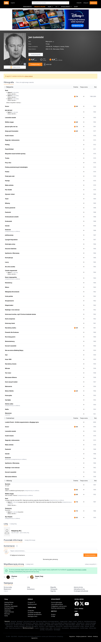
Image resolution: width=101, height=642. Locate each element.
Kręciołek (41, 623)
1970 (94, 153)
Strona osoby (8, 587)
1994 (94, 106)
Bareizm (7, 484)
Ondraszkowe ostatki (12, 217)
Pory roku (8, 163)
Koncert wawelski (10, 346)
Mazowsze (8, 413)
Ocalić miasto (9, 135)
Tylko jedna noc (80, 623)
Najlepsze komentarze (18, 555)
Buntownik (20, 621)
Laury (7, 262)
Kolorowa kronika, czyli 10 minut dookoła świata (20, 314)
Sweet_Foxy (26, 532)
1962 (94, 292)
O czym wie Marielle (10, 623)
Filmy (49, 7)
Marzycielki (19, 623)
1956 (94, 386)
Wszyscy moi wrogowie (69, 623)
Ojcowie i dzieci (10, 194)
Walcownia (8, 386)
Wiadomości (27, 7)
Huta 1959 (8, 359)
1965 (94, 262)
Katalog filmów (8, 602)
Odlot (6, 628)
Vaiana (82, 624)
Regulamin (72, 636)
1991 (94, 126)
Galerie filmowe (9, 612)
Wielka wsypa (9, 122)
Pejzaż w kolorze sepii (40, 624)
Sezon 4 (10, 92)
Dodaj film (79, 2)
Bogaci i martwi (73, 621)
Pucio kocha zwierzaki (29, 621)
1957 (94, 382)
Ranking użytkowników (58, 608)
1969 (94, 194)
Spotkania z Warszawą (12, 253)
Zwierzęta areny (10, 244)
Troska (7, 158)
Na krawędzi (57, 629)
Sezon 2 (10, 99)
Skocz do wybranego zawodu (25, 82)
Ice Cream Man (30, 624)
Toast (6, 199)
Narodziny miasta (10, 364)
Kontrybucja (9, 258)
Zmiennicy (8, 508)
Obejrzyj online (39, 7)
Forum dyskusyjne (56, 602)
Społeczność (65, 7)
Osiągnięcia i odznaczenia (59, 606)
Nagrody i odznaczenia (12, 140)
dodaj (30, 540)
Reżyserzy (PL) (16, 531)
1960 (94, 332)
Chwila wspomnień (11, 270)
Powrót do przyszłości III (15, 628)
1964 (94, 278)
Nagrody (53, 591)
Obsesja (87, 626)
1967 (94, 235)
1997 (94, 485)
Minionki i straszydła (19, 626)
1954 (94, 404)
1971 (94, 149)
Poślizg (7, 144)
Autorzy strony (78, 587)
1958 (94, 368)
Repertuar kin (8, 604)
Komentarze (30, 589)
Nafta (7, 409)
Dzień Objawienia (50, 626)
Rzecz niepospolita (11, 277)
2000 (94, 422)
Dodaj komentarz (90, 555)
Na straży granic (10, 337)
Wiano (7, 287)
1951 (94, 414)
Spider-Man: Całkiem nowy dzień (56, 624)
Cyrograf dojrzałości (11, 239)
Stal (6, 355)
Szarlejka (8, 400)
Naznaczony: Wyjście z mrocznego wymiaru (47, 621)
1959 (94, 350)
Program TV (31, 602)
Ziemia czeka (9, 404)
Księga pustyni (64, 621)
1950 (94, 517)
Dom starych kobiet (11, 382)
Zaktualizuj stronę (79, 589)
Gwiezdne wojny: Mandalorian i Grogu (74, 626)
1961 (94, 323)
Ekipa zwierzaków (70, 624)
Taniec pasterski (10, 208)
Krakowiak (8, 221)
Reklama (90, 636)
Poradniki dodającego (34, 612)
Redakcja (95, 636)
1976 (94, 135)
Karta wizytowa (10, 319)
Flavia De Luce (9, 624)
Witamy (7, 203)
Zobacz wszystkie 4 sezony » (13, 102)
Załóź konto (93, 3)
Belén (51, 628)
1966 (94, 244)
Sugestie (13, 2)
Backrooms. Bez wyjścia (32, 626)
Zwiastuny (7, 610)
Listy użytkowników (57, 604)
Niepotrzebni (9, 305)
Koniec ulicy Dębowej (56, 623)
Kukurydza (8, 395)
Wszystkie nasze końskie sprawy (15, 153)
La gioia (37, 628)
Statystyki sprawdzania (35, 614)
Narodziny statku (10, 328)
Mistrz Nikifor (9, 391)
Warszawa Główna (11, 377)
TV (56, 7)
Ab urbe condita (10, 267)
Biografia (53, 587)
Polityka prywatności (81, 636)
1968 (94, 208)
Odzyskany (47, 623)
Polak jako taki (10, 176)
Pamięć (7, 181)
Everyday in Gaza (44, 628)
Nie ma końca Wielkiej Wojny (14, 350)
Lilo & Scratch (57, 628)
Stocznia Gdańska (10, 248)
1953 (94, 409)
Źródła (53, 616)
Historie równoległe (91, 623)
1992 (94, 122)
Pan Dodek (8, 190)
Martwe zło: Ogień (90, 624)
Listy (6, 523)
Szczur (7, 106)
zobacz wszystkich (90, 564)
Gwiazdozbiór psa (74, 628)
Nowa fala (35, 623)
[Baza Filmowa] (6, 2)
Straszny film (59, 626)
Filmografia (9, 82)
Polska (7, 172)
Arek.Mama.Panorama (90, 621)
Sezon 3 (10, 95)
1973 (94, 140)
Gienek (7, 226)
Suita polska (9, 296)
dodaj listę (13, 524)
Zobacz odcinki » (12, 94)
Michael (92, 626)
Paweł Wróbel (9, 149)
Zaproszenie (9, 626)
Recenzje (7, 614)
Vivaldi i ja (80, 621)
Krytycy (53, 614)
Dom (6, 90)
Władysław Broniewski (12, 292)
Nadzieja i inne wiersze (12, 310)
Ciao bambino (65, 628)
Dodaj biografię (35, 54)
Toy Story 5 (42, 626)
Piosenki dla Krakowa (12, 332)
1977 (94, 131)
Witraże (7, 368)
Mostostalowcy (10, 341)
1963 (94, 287)
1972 (94, 144)
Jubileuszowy (9, 235)
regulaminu (34, 638)
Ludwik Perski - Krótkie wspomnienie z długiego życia (22, 422)
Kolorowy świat (10, 323)
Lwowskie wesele (10, 117)
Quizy (76, 7)
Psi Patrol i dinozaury (19, 624)
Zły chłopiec (8, 517)
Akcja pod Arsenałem (11, 131)
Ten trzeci (8, 373)
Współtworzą (14, 564)
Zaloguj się (85, 2)
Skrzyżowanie (9, 301)
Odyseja (78, 624)
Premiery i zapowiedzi (11, 606)
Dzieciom (8, 230)
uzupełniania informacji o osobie (76, 570)
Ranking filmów (9, 608)
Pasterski (8, 212)
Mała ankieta (9, 185)
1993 (94, 117)
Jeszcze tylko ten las (11, 126)
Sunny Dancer (49, 629)
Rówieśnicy (8, 283)
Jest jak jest (8, 110)
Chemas (14, 576)
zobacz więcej (28, 76)
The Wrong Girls (27, 623)
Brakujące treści (32, 616)
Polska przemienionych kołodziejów (16, 167)
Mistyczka (13, 621)
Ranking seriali (32, 604)
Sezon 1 (10, 112)
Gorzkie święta (84, 628)
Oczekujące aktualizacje (81, 591)
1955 (94, 395)
